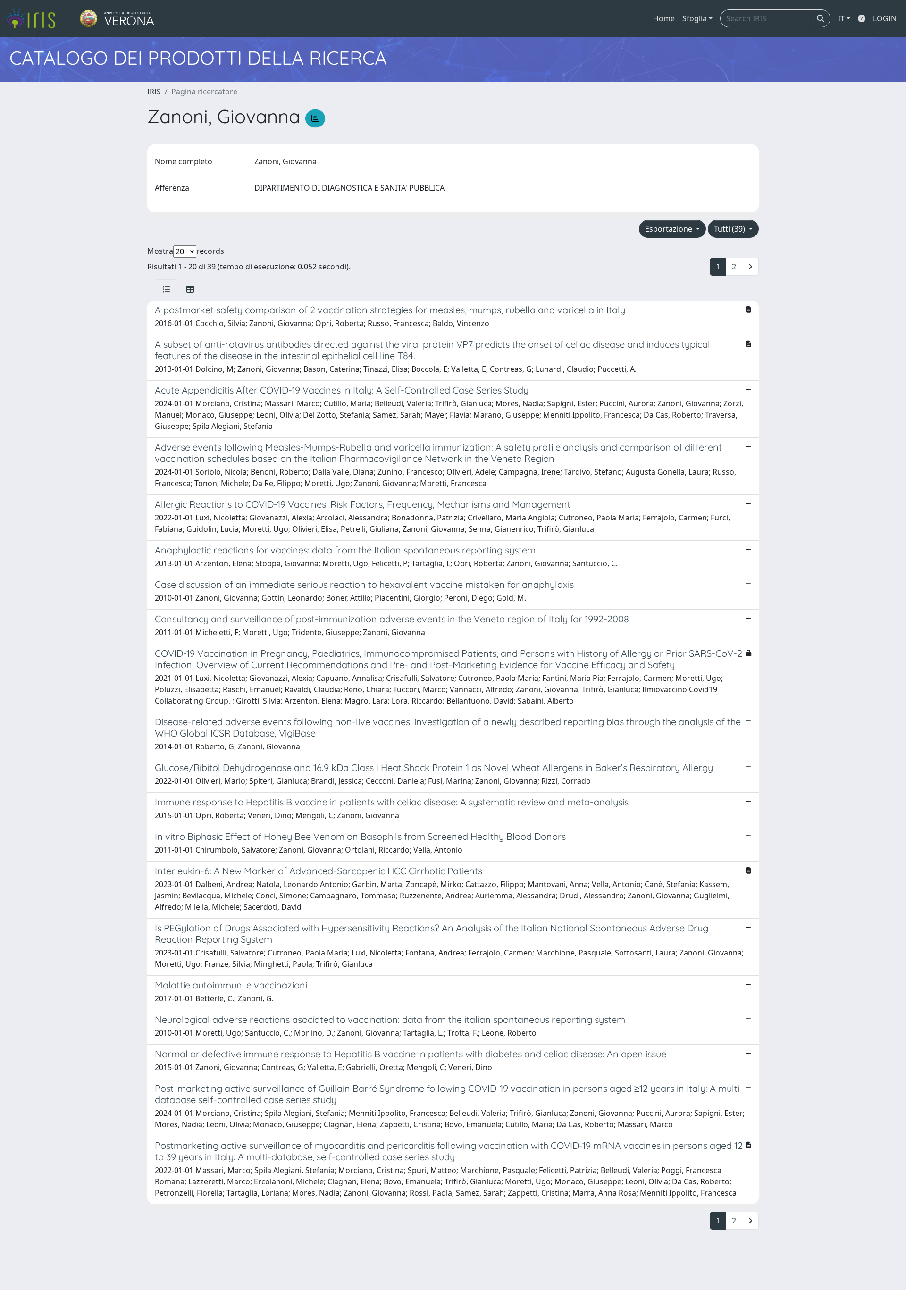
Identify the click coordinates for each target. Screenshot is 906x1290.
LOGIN (885, 18)
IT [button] (841, 18)
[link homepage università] (117, 18)
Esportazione (669, 229)
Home (664, 18)
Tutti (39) (730, 229)
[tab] (166, 289)
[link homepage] (34, 18)
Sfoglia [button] (694, 18)
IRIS (154, 91)
